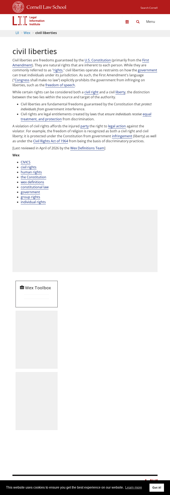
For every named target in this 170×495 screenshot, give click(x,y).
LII (17, 32)
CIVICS (25, 162)
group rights (30, 197)
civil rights (28, 167)
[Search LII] (138, 22)
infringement (122, 136)
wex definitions (32, 182)
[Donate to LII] (127, 22)
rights (58, 70)
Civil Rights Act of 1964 (50, 141)
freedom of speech (60, 85)
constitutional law (35, 187)
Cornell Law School (45, 6)
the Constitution (33, 177)
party (84, 126)
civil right (91, 92)
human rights (31, 172)
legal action (117, 126)
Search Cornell (149, 8)
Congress (22, 80)
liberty (120, 92)
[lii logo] (29, 20)
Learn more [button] (133, 487)
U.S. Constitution (98, 60)
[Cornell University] (18, 6)
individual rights (33, 202)
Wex (27, 32)
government (147, 70)
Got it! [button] (156, 487)
